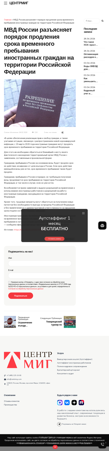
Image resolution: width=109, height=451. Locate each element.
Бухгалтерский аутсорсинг (68, 370)
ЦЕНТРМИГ (18, 3)
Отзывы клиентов (11, 401)
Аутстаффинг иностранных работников (74, 363)
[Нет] (105, 442)
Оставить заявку (54, 239)
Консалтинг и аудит (65, 373)
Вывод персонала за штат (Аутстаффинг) (74, 359)
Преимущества (10, 405)
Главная (7, 19)
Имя (10, 258)
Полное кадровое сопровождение (72, 366)
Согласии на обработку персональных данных (25, 289)
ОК (55, 447)
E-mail (10, 270)
